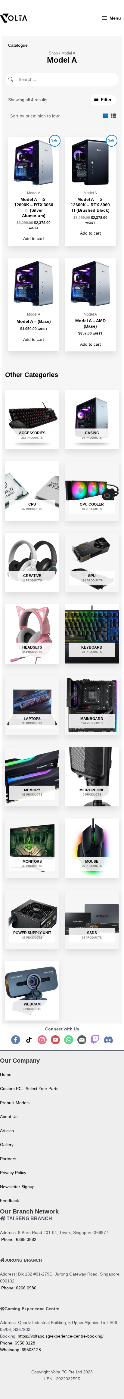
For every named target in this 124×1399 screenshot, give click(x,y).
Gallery (7, 1144)
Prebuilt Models (14, 1103)
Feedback (9, 1200)
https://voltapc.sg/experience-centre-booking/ (61, 1336)
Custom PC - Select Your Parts (29, 1088)
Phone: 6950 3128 (17, 1343)
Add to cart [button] (33, 238)
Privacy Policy (13, 1172)
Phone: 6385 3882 (18, 1239)
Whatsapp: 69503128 (20, 1350)
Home (5, 1074)
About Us (8, 1116)
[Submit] (11, 79)
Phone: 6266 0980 (18, 1288)
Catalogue (18, 45)
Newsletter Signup (17, 1187)
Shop (53, 53)
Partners (8, 1159)
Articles (7, 1131)
